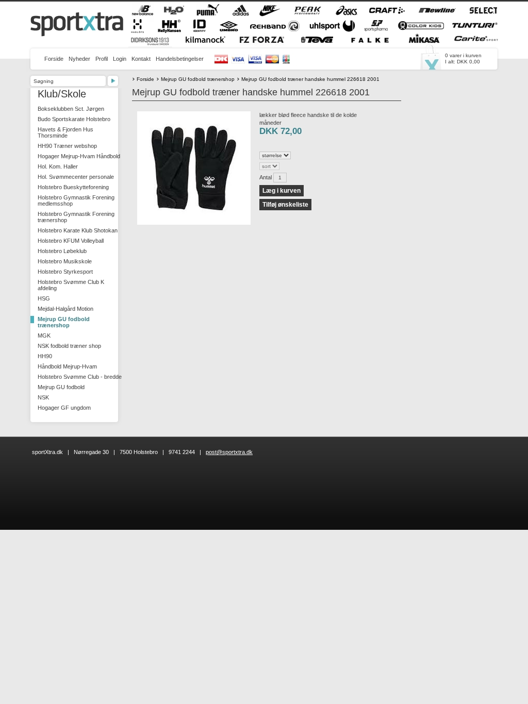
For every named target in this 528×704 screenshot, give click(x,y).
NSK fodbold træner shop (69, 346)
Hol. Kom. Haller (58, 166)
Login (119, 59)
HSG (44, 298)
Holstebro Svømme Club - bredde (80, 377)
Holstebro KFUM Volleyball (71, 241)
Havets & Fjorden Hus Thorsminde (65, 132)
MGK (44, 335)
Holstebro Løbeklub (62, 251)
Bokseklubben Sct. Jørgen (71, 109)
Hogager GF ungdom (64, 408)
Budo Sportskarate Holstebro (74, 119)
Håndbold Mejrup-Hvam (67, 366)
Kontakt (141, 59)
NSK (43, 397)
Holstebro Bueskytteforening (73, 187)
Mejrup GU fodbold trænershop (64, 322)
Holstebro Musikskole (65, 261)
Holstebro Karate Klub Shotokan (78, 230)
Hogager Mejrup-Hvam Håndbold (79, 156)
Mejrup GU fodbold (61, 387)
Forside (53, 59)
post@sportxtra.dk (229, 452)
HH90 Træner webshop (67, 146)
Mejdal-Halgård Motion (65, 309)
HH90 (45, 356)
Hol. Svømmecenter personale (76, 177)
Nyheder (79, 59)
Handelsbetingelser (180, 59)
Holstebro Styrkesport (65, 272)
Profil (101, 59)
